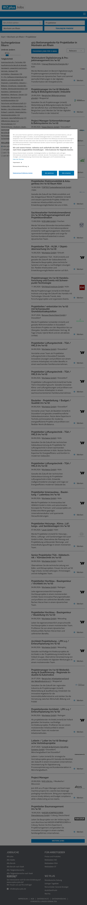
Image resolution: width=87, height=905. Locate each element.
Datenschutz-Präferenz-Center (23, 173)
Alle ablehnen (49, 173)
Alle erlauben (66, 173)
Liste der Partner (18, 159)
